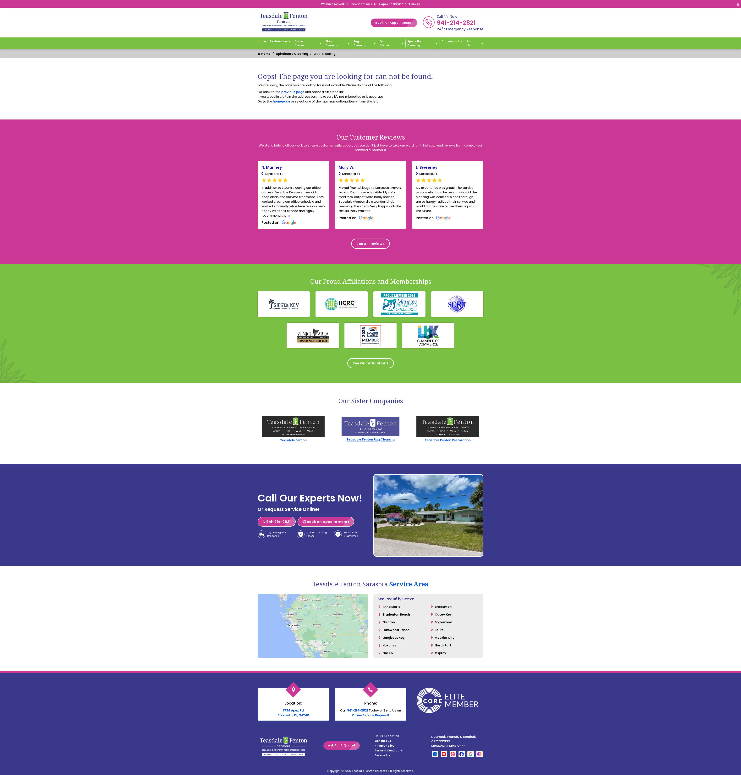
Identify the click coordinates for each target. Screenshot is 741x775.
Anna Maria (391, 607)
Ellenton (388, 622)
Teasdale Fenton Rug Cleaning (371, 439)
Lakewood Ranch (395, 630)
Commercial (450, 41)
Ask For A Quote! (341, 745)
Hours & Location (387, 736)
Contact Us (383, 741)
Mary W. (346, 167)
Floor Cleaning (332, 43)
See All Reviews (370, 243)
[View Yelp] (453, 754)
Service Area (409, 584)
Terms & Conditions (389, 750)
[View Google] (470, 754)
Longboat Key (393, 637)
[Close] (738, 4)
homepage (281, 101)
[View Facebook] (461, 754)
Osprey (440, 653)
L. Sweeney (426, 167)
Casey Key (443, 614)
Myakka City (444, 637)
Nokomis (389, 645)
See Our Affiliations (371, 363)
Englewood (443, 622)
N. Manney (271, 167)
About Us (471, 43)
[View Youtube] (444, 754)
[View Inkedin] (435, 754)
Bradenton (443, 607)
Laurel (439, 630)
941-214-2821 (456, 23)
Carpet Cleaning (301, 43)
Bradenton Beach (396, 614)
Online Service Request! (370, 715)
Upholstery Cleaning (292, 54)
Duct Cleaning (386, 43)
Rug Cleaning (360, 43)
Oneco (387, 653)
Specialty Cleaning (414, 43)
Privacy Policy (384, 746)
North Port (443, 645)
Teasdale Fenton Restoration (448, 440)
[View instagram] (479, 754)
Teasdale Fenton (293, 440)
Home (262, 41)
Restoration (278, 41)
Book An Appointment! (394, 22)
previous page (292, 92)
